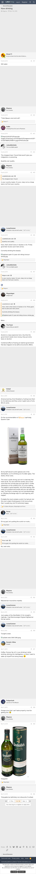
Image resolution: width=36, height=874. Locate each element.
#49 (34, 332)
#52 (34, 518)
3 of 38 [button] (18, 801)
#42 (34, 115)
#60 (34, 794)
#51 (34, 414)
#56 (34, 630)
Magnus (4, 11)
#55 (34, 612)
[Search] (34, 2)
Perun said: (5, 540)
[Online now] (4, 57)
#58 (34, 707)
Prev (11, 801)
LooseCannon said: (7, 304)
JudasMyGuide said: (8, 176)
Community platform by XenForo (16, 861)
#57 (34, 649)
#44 (34, 152)
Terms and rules (6, 858)
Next (24, 801)
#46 (34, 235)
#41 (34, 61)
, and (14, 506)
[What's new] (30, 2)
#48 (34, 300)
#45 (34, 172)
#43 (34, 133)
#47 (34, 271)
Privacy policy (16, 858)
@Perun (21, 417)
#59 (34, 724)
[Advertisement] (18, 32)
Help (22, 858)
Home (26, 858)
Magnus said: (6, 275)
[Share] (31, 61)
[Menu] (2, 2)
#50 (34, 396)
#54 (34, 597)
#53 (34, 537)
